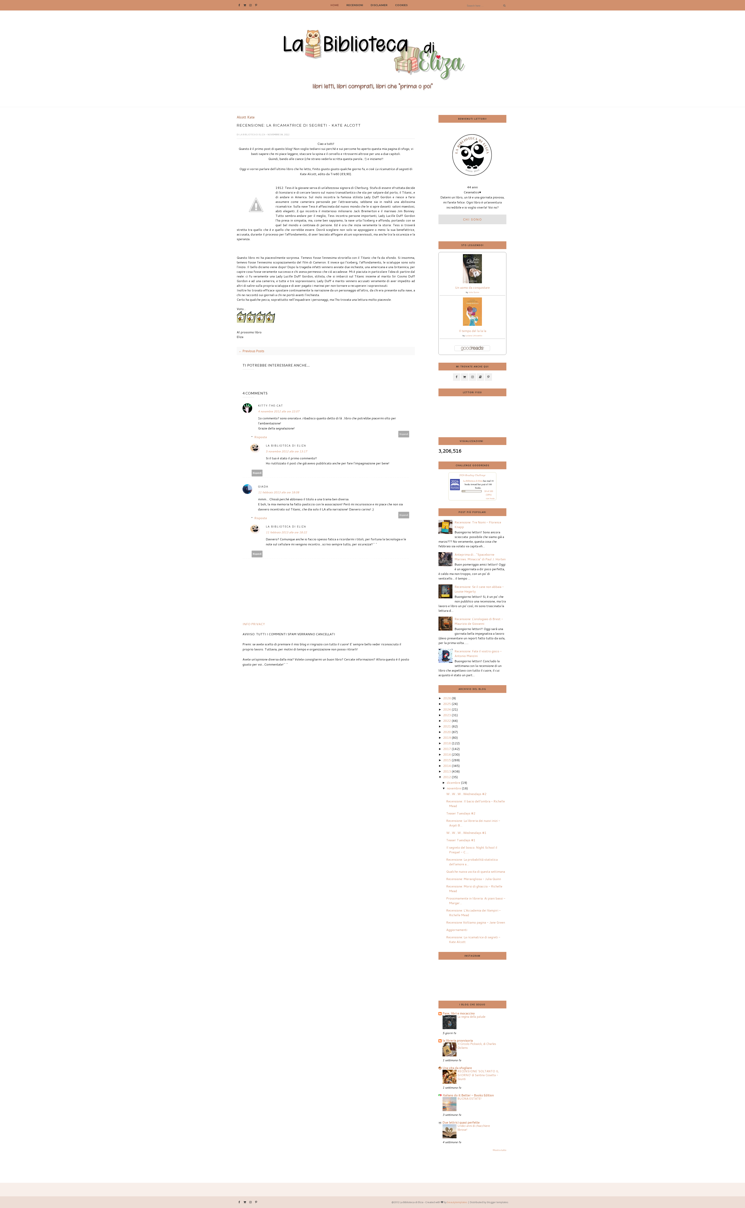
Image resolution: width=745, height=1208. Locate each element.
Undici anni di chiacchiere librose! (473, 1128)
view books (490, 498)
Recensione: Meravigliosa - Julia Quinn (473, 879)
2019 (447, 737)
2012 (447, 777)
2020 (447, 732)
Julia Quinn (474, 292)
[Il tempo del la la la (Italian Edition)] (472, 324)
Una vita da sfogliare (457, 1067)
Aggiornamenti (456, 929)
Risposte (260, 437)
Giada (263, 486)
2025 (447, 703)
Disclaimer (379, 5)
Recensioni (355, 5)
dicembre (453, 782)
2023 (447, 715)
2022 (447, 720)
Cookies (401, 5)
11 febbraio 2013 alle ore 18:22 (286, 532)
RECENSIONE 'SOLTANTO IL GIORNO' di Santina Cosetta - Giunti (478, 1075)
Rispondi (403, 434)
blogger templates (497, 1202)
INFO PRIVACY (254, 624)
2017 (447, 749)
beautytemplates (457, 1202)
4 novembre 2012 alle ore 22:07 (278, 411)
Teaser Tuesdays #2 (460, 813)
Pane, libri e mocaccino (459, 1013)
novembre (454, 788)
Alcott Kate (246, 117)
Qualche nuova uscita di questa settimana (475, 871)
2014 (447, 765)
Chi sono (472, 219)
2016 (447, 754)
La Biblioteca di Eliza (253, 134)
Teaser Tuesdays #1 (460, 840)
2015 (447, 760)
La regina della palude (471, 1016)
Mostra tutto (499, 1150)
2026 (447, 698)
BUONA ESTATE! (469, 1098)
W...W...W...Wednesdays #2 (466, 794)
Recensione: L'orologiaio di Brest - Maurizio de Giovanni (479, 621)
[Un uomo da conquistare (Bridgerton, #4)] (472, 282)
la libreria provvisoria (458, 1040)
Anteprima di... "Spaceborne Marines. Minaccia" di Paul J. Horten (480, 556)
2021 (447, 726)
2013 (447, 771)
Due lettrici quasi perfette (461, 1122)
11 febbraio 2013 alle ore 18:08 (278, 492)
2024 (447, 709)
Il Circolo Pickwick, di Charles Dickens (476, 1046)
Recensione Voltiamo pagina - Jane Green (475, 922)
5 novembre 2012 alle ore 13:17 (286, 451)
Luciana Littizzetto (473, 335)
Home (335, 5)
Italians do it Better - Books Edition (468, 1095)
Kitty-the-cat (270, 405)
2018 (447, 743)
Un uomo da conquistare (472, 287)
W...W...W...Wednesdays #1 (466, 832)
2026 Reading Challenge (472, 475)
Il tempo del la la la (472, 331)
